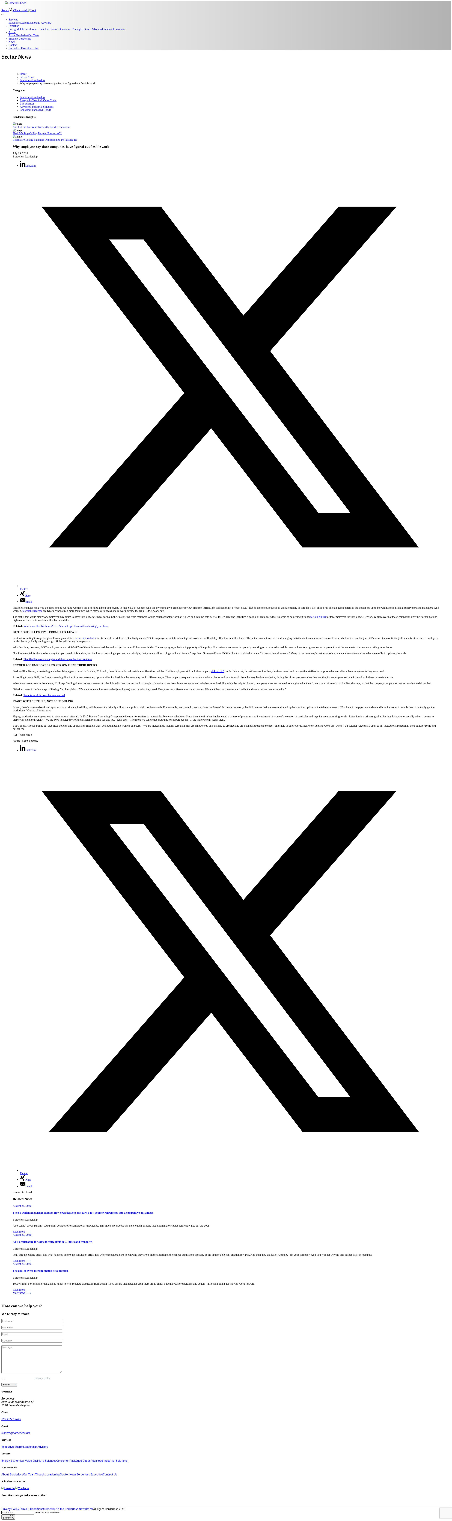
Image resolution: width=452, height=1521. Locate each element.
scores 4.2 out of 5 (85, 638)
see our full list (318, 616)
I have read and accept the (27, 1378)
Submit (7, 1384)
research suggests (32, 610)
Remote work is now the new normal (44, 695)
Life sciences (27, 103)
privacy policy (42, 1378)
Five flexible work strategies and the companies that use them (57, 659)
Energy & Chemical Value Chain (38, 100)
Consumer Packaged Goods (35, 109)
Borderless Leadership (32, 97)
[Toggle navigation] (2, 14)
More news (19, 1292)
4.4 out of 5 (217, 671)
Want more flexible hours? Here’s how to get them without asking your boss (65, 626)
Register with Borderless (16, 1502)
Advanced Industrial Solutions (36, 106)
